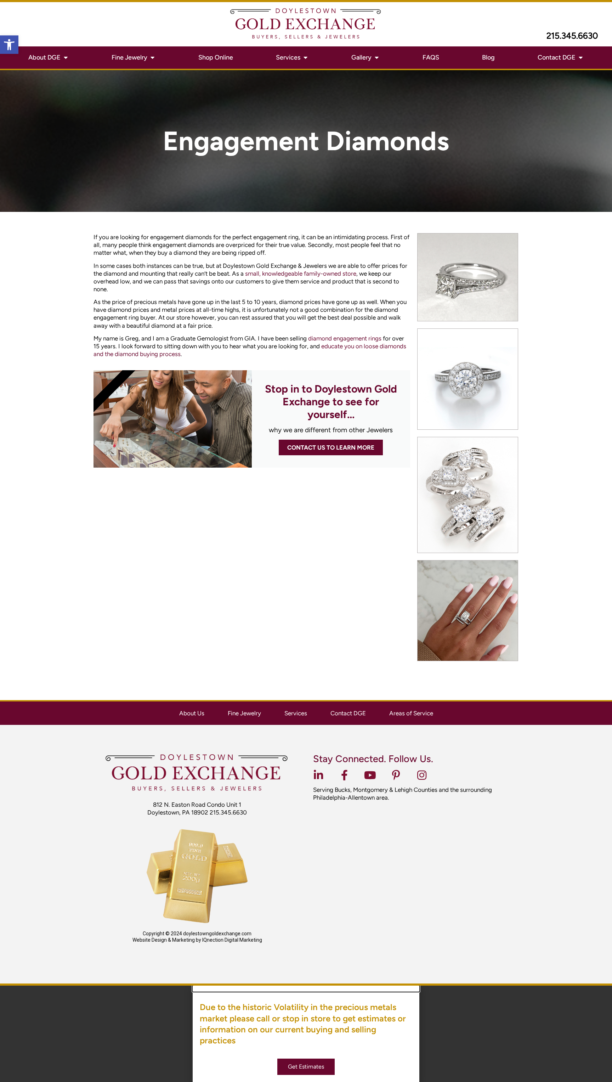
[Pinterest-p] (396, 775)
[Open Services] (305, 57)
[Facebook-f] (344, 775)
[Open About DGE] (65, 57)
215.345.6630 (572, 35)
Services (295, 713)
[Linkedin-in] (318, 775)
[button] (9, 44)
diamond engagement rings (344, 338)
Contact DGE (348, 713)
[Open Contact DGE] (580, 57)
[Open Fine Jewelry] (152, 57)
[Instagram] (421, 775)
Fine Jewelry (244, 713)
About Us (191, 713)
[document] (306, 1034)
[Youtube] (370, 775)
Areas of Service (411, 713)
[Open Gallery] (376, 57)
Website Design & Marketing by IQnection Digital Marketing (197, 940)
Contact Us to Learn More (330, 447)
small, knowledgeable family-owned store (300, 273)
